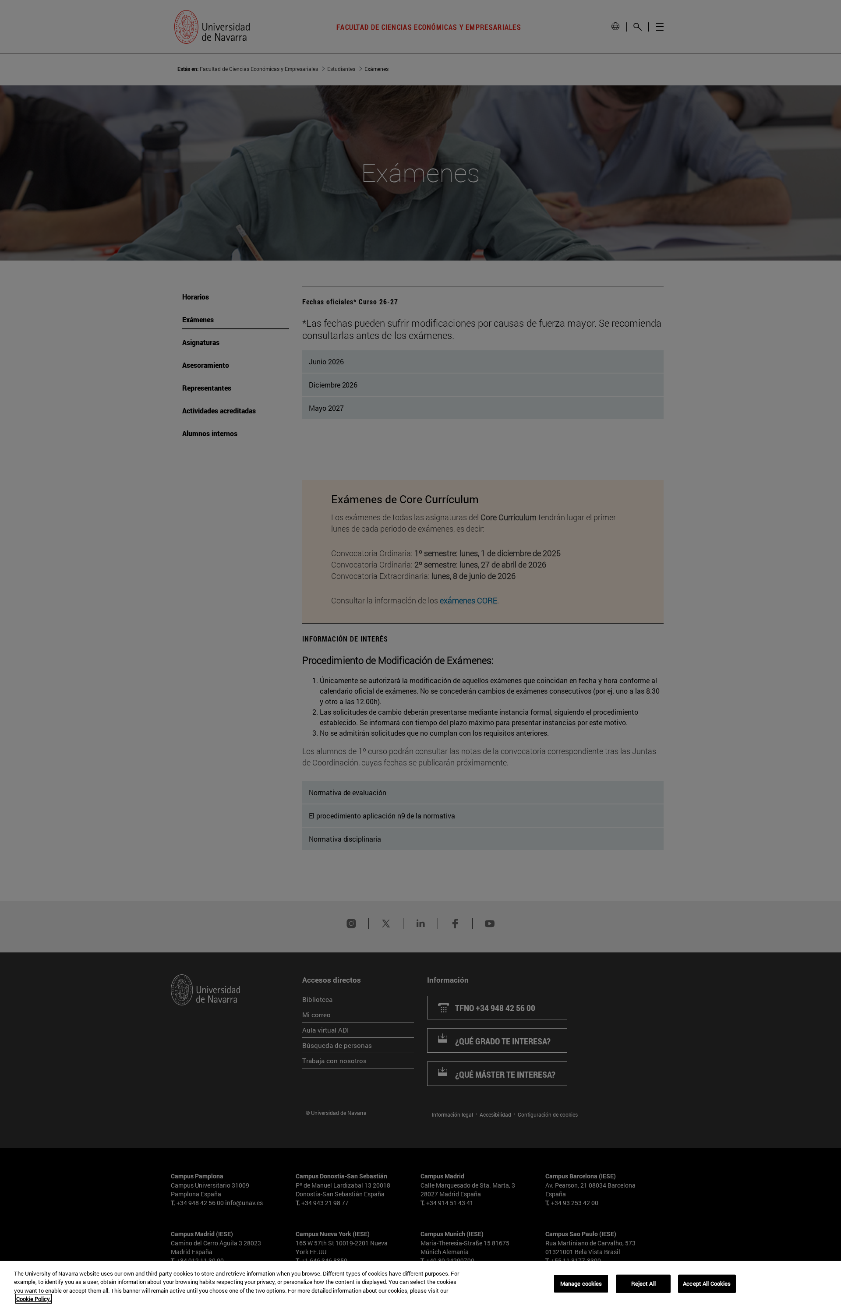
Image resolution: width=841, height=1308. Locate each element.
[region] (420, 1284)
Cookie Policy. (33, 1299)
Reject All (643, 1283)
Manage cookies (581, 1283)
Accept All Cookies (707, 1283)
